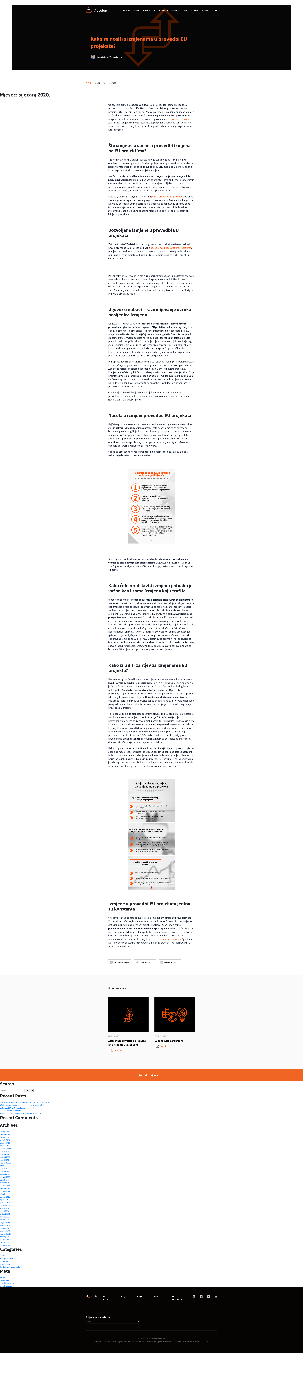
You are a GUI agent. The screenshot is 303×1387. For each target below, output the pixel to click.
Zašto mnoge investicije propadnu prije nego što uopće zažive (25, 1102)
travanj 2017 (5, 1245)
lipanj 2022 (4, 1171)
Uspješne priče (149, 10)
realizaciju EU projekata (179, 119)
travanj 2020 (5, 1217)
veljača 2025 (5, 1140)
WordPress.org (6, 1286)
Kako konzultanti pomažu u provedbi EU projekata (20, 1113)
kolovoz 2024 (5, 1148)
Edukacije (175, 10)
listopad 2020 (5, 1205)
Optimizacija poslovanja (10, 1267)
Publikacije (163, 10)
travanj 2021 (5, 1191)
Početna (89, 83)
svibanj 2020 (5, 1214)
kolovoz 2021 (5, 1185)
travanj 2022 (5, 1177)
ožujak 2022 (4, 1180)
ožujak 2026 (4, 1137)
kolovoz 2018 (5, 1239)
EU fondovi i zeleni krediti (10, 1111)
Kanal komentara (7, 1283)
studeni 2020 (5, 1202)
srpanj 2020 (4, 1208)
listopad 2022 (5, 1163)
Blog (185, 10)
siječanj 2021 (5, 1200)
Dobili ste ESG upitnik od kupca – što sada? (17, 1108)
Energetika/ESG (6, 1258)
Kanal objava (5, 1280)
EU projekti (4, 1261)
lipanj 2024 (4, 1154)
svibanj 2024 (5, 1157)
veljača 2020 (5, 1222)
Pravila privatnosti (177, 1297)
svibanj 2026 (5, 1134)
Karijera (194, 10)
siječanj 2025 (5, 1143)
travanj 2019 (5, 1236)
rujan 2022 (4, 1165)
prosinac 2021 (5, 1182)
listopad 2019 (5, 1234)
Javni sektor (5, 1264)
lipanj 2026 (4, 1131)
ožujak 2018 (4, 1242)
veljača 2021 (5, 1197)
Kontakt (205, 10)
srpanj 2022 (4, 1168)
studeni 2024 (5, 1146)
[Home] (96, 10)
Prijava (3, 1277)
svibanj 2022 (5, 1174)
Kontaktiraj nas (148, 1075)
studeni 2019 (5, 1231)
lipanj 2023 (4, 1160)
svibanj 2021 (5, 1188)
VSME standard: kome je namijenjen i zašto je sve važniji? (22, 1105)
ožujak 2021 (4, 1194)
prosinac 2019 (5, 1228)
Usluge (136, 10)
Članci (2, 1255)
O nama (126, 10)
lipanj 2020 (4, 1211)
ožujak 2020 (4, 1219)
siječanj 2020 (5, 1225)
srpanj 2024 (4, 1151)
